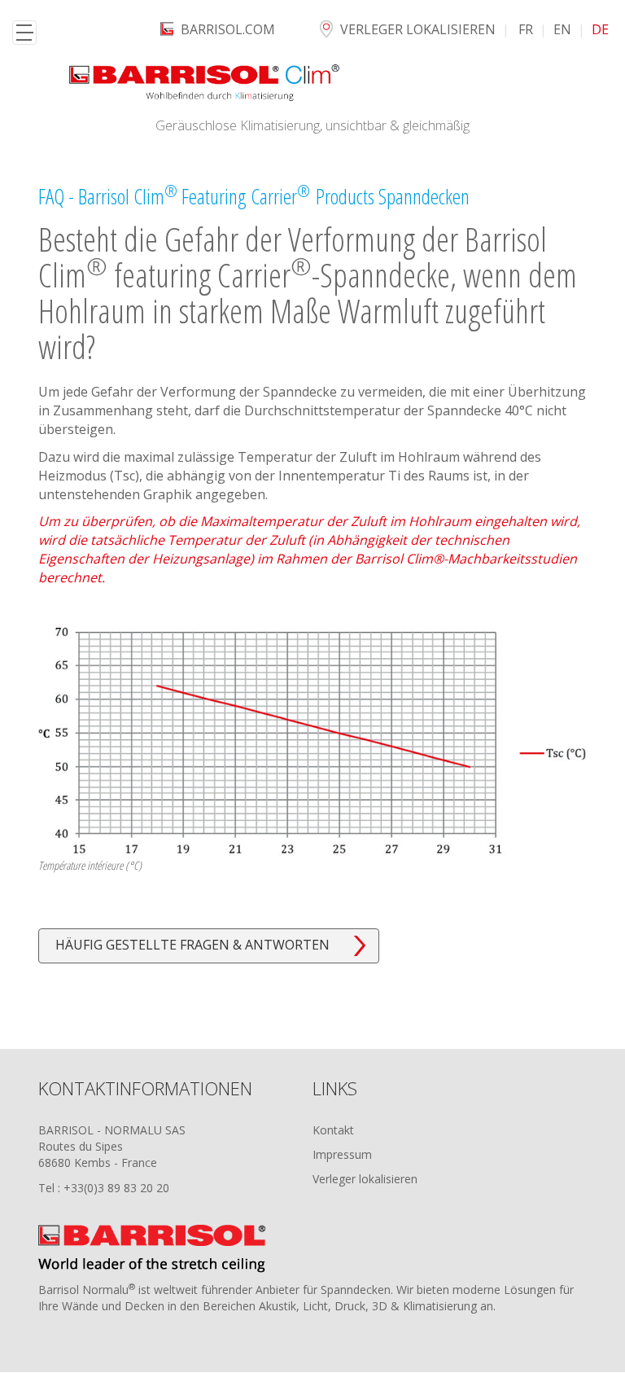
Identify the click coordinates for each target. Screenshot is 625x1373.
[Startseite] (204, 83)
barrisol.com (228, 29)
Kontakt (333, 1130)
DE (600, 29)
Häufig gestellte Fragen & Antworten (192, 945)
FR (525, 29)
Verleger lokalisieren (418, 29)
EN (562, 29)
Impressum (342, 1154)
